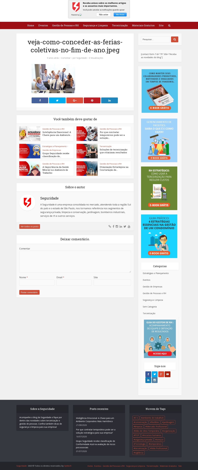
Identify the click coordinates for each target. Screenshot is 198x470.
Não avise (103, 14)
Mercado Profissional (157, 426)
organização (169, 430)
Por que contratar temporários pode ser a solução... (112, 135)
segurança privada (143, 439)
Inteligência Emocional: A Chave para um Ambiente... (56, 133)
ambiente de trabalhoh (153, 417)
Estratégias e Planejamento (54, 146)
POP (137, 435)
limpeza (138, 426)
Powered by (75, 15)
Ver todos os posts (30, 226)
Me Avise (120, 14)
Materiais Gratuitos (143, 25)
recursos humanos (152, 435)
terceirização (141, 448)
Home (30, 25)
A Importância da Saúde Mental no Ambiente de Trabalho (55, 169)
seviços (160, 439)
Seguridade (81, 58)
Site (161, 25)
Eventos (43, 25)
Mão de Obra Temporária (147, 430)
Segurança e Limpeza (95, 25)
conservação (141, 422)
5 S (136, 417)
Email (60, 277)
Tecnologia (140, 444)
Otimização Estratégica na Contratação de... (114, 168)
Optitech (67, 465)
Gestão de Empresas (51, 150)
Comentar (65, 58)
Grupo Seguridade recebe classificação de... (55, 155)
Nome (23, 277)
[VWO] (82, 15)
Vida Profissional (159, 448)
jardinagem (169, 422)
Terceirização (120, 25)
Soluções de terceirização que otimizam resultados (113, 151)
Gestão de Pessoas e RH (65, 25)
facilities (155, 422)
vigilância (139, 452)
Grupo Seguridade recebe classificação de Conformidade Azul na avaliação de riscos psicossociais (95, 444)
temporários (155, 444)
